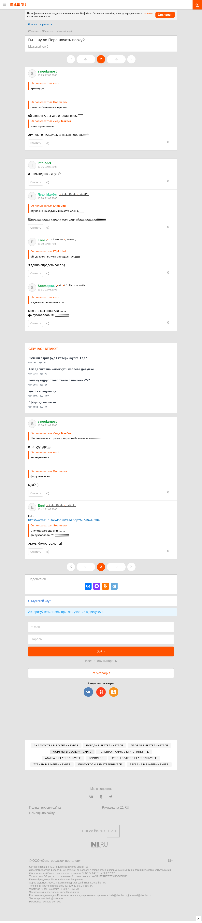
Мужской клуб (64, 31)
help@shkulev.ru (55, 898)
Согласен (165, 15)
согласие (148, 13)
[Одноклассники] (105, 586)
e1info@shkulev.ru (117, 895)
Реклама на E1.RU (115, 807)
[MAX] (96, 586)
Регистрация (101, 673)
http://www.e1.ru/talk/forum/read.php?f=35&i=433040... (66, 520)
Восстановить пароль (101, 661)
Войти (101, 651)
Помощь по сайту (42, 813)
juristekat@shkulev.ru (139, 895)
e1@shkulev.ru (72, 892)
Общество (47, 31)
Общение (33, 31)
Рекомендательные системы (45, 901)
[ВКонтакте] (88, 586)
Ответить (35, 143)
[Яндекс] (101, 692)
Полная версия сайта (45, 807)
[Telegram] (114, 586)
